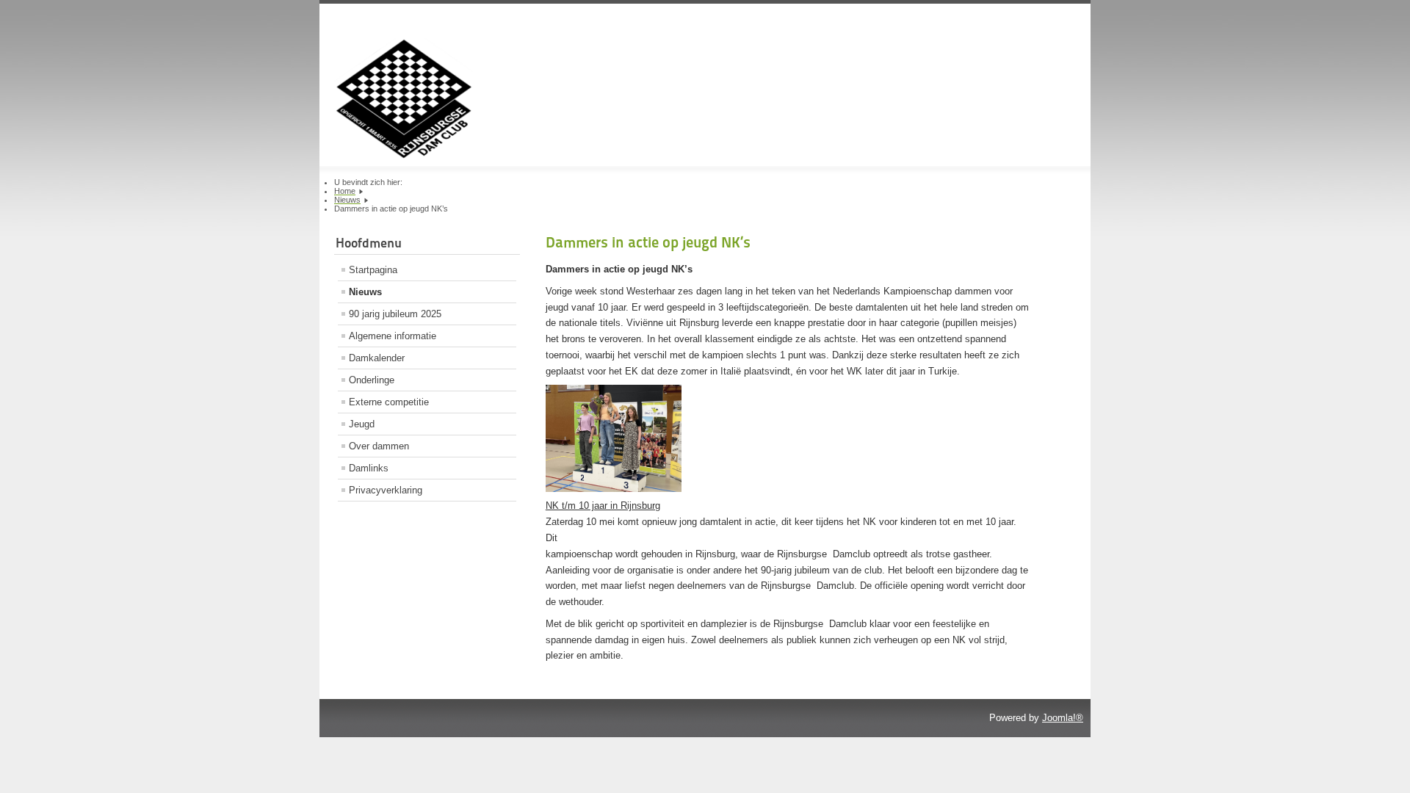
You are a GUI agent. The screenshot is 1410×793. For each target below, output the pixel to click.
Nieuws (365, 291)
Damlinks (368, 468)
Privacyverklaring (385, 490)
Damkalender (377, 357)
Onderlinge (371, 379)
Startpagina (373, 269)
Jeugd (362, 424)
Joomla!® (1062, 717)
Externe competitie (389, 402)
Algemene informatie (392, 335)
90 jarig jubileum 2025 (395, 313)
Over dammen (379, 446)
